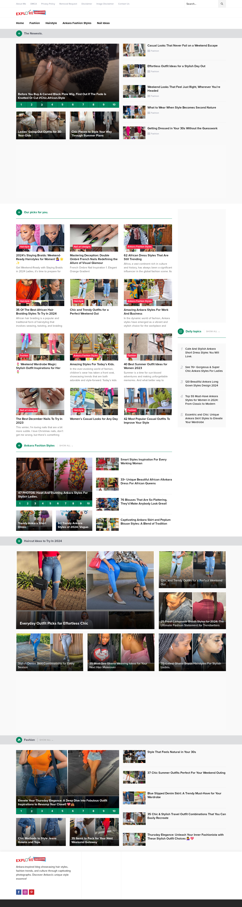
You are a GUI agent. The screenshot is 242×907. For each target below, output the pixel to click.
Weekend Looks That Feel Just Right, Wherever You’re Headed (183, 89)
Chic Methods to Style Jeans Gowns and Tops (37, 840)
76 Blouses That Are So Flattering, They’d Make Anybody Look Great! (144, 501)
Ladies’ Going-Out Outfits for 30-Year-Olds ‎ (40, 133)
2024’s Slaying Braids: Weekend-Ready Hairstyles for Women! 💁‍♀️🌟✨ (40, 259)
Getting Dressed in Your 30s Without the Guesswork (182, 128)
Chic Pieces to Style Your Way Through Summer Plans (91, 133)
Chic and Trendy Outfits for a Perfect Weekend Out (89, 312)
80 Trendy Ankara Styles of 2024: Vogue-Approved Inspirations (73, 527)
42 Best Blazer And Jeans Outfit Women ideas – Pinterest (57, 804)
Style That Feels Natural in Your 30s (171, 752)
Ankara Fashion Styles (140, 246)
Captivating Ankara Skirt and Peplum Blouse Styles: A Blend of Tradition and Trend (146, 523)
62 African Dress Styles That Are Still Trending (146, 257)
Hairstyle (24, 246)
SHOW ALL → (66, 445)
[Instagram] (25, 892)
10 (114, 104)
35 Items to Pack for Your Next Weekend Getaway (92, 840)
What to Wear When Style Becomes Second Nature (181, 107)
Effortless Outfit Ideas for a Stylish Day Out (176, 66)
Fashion (155, 51)
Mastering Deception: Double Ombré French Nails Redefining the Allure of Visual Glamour (94, 259)
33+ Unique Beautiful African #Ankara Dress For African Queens (146, 481)
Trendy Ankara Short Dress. (32, 525)
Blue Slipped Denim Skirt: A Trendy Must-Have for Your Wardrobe (184, 795)
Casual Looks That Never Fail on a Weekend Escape (182, 45)
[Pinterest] (31, 892)
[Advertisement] (121, 171)
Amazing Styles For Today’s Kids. (92, 364)
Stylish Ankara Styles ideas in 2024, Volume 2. (50, 496)
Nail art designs (82, 246)
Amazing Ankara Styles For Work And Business (146, 312)
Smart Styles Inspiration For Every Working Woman (144, 461)
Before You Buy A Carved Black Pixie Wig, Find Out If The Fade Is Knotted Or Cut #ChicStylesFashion (62, 96)
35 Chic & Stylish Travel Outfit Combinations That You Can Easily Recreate (186, 816)
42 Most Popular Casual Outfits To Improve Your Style (147, 421)
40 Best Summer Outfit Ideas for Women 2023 (145, 366)
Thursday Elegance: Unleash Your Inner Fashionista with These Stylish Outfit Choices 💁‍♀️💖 (185, 836)
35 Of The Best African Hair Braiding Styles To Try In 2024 (36, 312)
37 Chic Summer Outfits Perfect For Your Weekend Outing (186, 773)
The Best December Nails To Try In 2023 (39, 421)
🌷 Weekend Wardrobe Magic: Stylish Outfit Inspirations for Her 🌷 (38, 368)
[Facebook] (18, 892)
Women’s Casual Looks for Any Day (94, 419)
